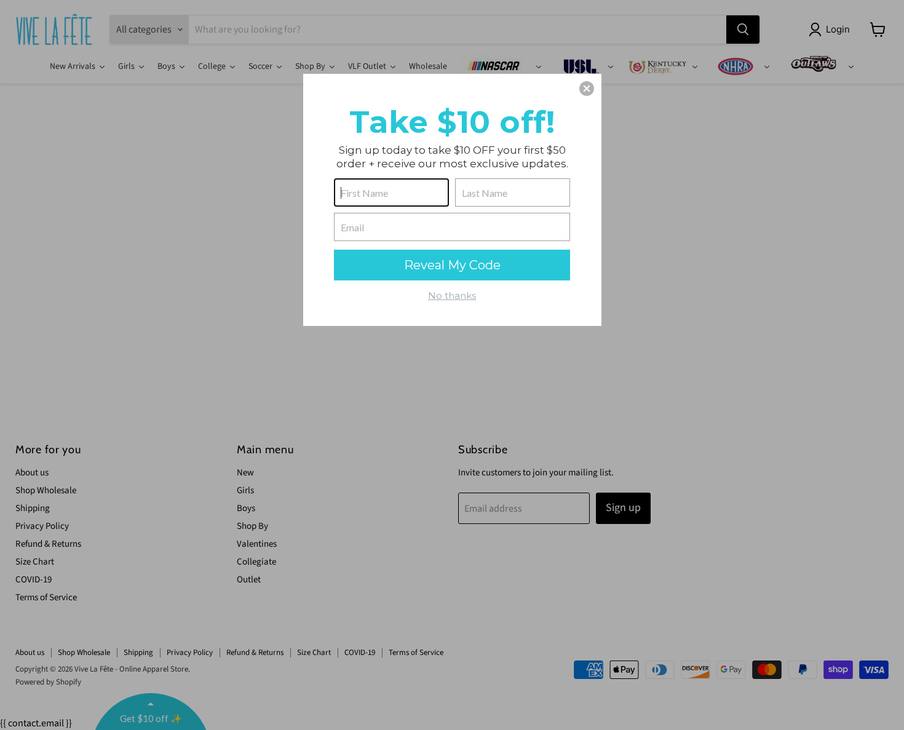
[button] (586, 88)
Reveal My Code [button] (452, 265)
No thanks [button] (452, 295)
